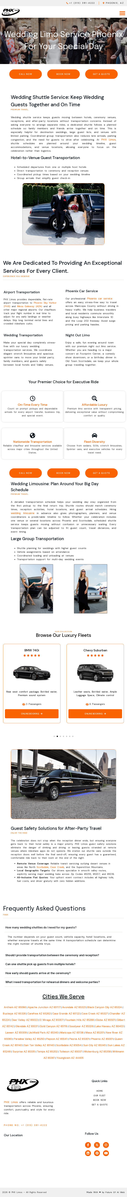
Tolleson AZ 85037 (70, 1051)
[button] (122, 13)
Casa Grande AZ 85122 (66, 1013)
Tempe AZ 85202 (47, 1051)
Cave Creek (57, 867)
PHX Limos (108, 139)
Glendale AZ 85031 (26, 1026)
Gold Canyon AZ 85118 (53, 1026)
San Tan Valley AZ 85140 (39, 1045)
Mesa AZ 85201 (94, 1032)
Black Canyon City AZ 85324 (104, 1007)
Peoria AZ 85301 (79, 1038)
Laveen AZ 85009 (16, 1032)
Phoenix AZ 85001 (102, 1038)
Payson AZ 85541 (56, 1038)
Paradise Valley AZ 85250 (29, 1038)
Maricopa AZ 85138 (72, 1032)
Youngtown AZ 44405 (70, 1057)
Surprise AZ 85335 (24, 1051)
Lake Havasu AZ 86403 (109, 1026)
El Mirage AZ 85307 (51, 1019)
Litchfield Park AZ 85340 (43, 1032)
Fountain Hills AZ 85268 (79, 1019)
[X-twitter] (97, 1145)
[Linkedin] (88, 1153)
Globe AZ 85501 (105, 1019)
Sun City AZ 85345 (94, 1045)
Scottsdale (42, 867)
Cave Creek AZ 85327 (94, 1013)
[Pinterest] (97, 1153)
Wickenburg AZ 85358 (97, 1051)
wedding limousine (23, 513)
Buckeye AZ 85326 (14, 1013)
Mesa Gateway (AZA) (29, 306)
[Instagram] (106, 1145)
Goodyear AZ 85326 (81, 1026)
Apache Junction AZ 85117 (44, 1007)
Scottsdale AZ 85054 (68, 1045)
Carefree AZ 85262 (39, 1013)
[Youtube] (106, 1153)
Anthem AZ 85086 (15, 1007)
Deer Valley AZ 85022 (25, 1019)
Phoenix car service (99, 298)
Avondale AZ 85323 (74, 1007)
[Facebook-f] (88, 1145)
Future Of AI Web (114, 1192)
